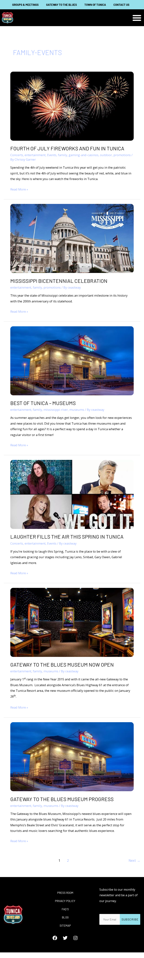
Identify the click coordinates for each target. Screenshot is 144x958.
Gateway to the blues (61, 4)
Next (134, 860)
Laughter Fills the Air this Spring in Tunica (67, 537)
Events (51, 155)
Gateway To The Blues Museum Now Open (62, 665)
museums (76, 409)
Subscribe (130, 919)
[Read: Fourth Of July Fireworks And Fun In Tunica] (72, 106)
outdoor (106, 155)
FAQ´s (65, 909)
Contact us (121, 4)
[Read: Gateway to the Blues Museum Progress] (72, 756)
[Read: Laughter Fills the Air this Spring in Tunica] (72, 494)
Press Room (65, 892)
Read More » (19, 189)
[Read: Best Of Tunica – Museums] (72, 360)
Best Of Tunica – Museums (43, 403)
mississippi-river (56, 409)
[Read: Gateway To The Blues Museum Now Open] (72, 622)
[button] (137, 18)
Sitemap (65, 925)
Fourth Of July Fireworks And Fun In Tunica (67, 148)
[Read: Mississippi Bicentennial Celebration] (72, 238)
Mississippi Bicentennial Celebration (58, 281)
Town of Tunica (95, 4)
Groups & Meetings (25, 4)
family (62, 155)
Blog (65, 917)
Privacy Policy (65, 901)
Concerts (16, 155)
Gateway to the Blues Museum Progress (62, 799)
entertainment (35, 155)
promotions (122, 155)
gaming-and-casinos (83, 155)
